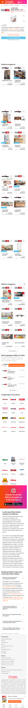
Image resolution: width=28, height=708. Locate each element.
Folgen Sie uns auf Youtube (7, 663)
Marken (3, 644)
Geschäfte (6, 5)
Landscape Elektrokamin (9, 586)
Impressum (3, 651)
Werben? (3, 640)
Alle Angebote (4, 642)
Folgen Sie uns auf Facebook (7, 659)
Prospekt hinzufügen (6, 649)
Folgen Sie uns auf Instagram (7, 661)
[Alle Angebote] (24, 284)
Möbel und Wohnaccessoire (15, 593)
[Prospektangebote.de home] (9, 1)
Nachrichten (4, 653)
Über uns (3, 647)
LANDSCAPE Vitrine (18, 597)
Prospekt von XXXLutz (13, 29)
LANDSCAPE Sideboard (8, 599)
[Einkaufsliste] (21, 2)
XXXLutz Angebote (8, 284)
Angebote (17, 5)
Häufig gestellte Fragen (6, 639)
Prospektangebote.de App (7, 646)
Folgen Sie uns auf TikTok (7, 664)
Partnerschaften (4, 673)
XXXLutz (12, 5)
